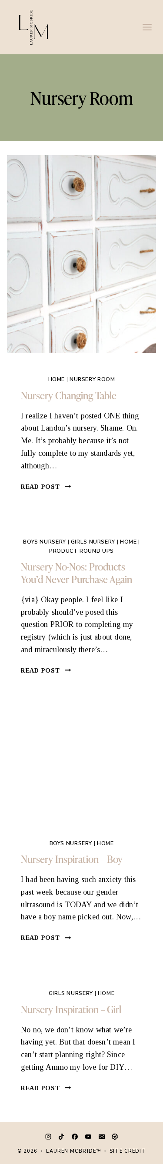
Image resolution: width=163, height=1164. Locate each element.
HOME (56, 379)
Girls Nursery (93, 541)
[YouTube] (88, 1137)
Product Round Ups (81, 550)
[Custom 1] (115, 1137)
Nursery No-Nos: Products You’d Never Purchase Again (76, 573)
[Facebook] (75, 1137)
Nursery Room (92, 379)
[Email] (102, 1137)
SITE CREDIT (128, 1151)
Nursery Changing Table (68, 395)
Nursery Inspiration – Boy (72, 859)
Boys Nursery (44, 541)
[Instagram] (48, 1137)
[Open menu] (147, 27)
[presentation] (81, 254)
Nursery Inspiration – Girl (71, 1009)
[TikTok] (61, 1137)
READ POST (46, 486)
